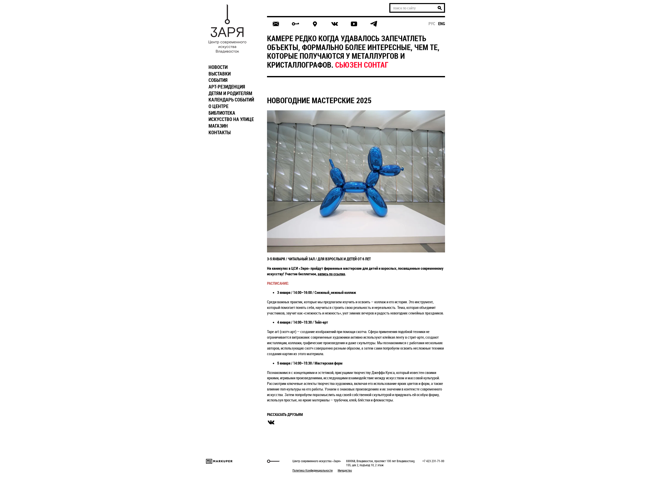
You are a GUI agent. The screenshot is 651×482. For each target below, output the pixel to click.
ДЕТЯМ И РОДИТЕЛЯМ (230, 93)
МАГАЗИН (218, 126)
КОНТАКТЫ (220, 132)
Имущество (345, 470)
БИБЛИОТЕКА (222, 113)
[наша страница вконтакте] (334, 24)
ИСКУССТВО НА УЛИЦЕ (231, 119)
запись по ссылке (331, 273)
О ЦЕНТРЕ (218, 106)
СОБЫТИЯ (218, 80)
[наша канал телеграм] (373, 24)
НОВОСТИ (218, 67)
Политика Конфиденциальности (312, 470)
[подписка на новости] (276, 24)
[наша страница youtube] (354, 23)
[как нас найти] (315, 24)
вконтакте (271, 422)
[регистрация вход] (295, 24)
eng (441, 23)
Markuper (219, 461)
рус (431, 23)
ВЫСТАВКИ (220, 73)
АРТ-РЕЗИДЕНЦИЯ (227, 86)
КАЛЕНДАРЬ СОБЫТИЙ (231, 99)
